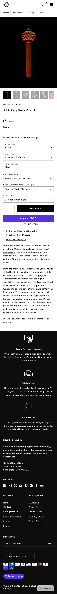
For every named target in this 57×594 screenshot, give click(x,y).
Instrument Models (12, 516)
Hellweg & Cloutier (29, 586)
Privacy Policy (35, 507)
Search (6, 526)
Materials (7, 521)
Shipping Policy (36, 516)
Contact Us (33, 502)
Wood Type (9, 154)
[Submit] (49, 544)
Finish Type (9, 195)
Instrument (10, 144)
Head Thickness (11, 164)
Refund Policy (35, 512)
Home (6, 13)
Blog (5, 502)
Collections (17, 13)
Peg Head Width (12, 174)
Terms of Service (36, 521)
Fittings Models (10, 512)
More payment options (28, 224)
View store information (16, 239)
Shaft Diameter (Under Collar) (18, 185)
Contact (7, 507)
